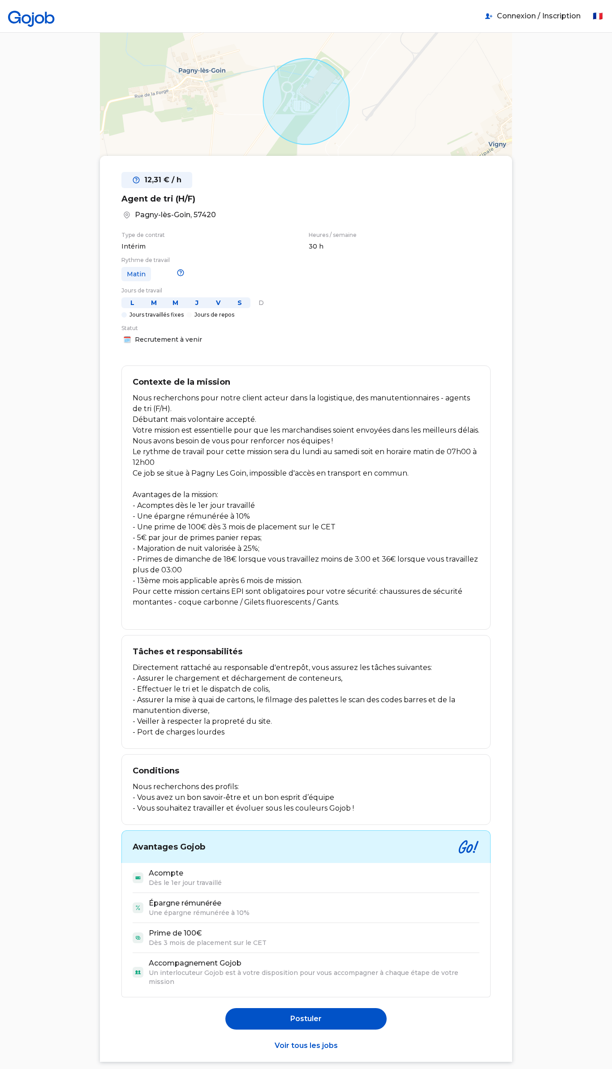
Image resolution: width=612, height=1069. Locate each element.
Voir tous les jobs (306, 1045)
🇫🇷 (598, 16)
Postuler (306, 1018)
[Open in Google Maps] (306, 101)
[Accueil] (31, 16)
